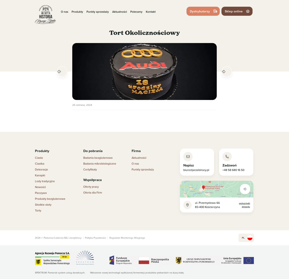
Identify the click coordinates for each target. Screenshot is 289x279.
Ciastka (39, 164)
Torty (38, 210)
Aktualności (119, 12)
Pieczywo (41, 193)
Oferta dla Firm (92, 193)
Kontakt (151, 12)
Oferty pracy (91, 187)
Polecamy (136, 12)
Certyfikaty (90, 169)
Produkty (77, 12)
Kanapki (40, 175)
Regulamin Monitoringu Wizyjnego (127, 237)
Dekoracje (41, 169)
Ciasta (39, 158)
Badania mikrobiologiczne (99, 164)
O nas (64, 12)
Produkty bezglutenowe (50, 199)
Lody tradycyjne (45, 181)
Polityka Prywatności (95, 237)
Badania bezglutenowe (98, 158)
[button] (62, 71)
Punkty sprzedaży (97, 12)
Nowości (40, 187)
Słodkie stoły (43, 205)
